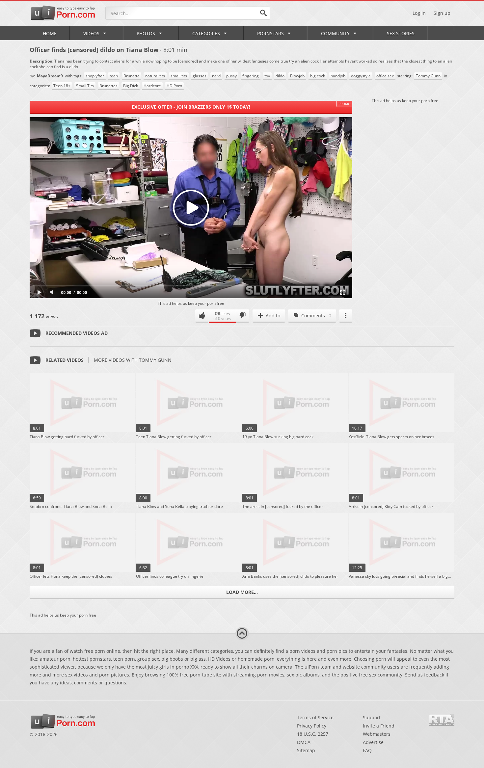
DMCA (303, 742)
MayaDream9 (50, 76)
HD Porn (174, 86)
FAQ (367, 750)
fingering (250, 76)
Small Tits (85, 86)
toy (267, 76)
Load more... (242, 592)
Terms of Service (315, 717)
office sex (385, 76)
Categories (206, 33)
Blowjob (297, 76)
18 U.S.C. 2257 (312, 734)
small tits (179, 76)
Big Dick (130, 86)
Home (50, 33)
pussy (231, 76)
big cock (317, 76)
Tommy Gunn (428, 76)
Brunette (131, 76)
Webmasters (376, 734)
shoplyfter (95, 76)
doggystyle (361, 76)
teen (114, 76)
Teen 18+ (61, 86)
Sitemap (306, 750)
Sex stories (401, 33)
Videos (91, 33)
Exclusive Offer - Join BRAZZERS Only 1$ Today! (191, 107)
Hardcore (152, 86)
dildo (280, 76)
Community (335, 33)
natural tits (155, 76)
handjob (338, 76)
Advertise (373, 742)
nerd (216, 76)
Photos (146, 33)
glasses (199, 76)
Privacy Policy (311, 726)
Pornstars (270, 33)
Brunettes (108, 86)
